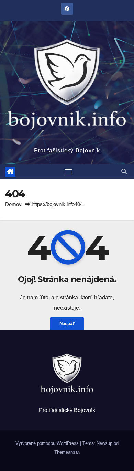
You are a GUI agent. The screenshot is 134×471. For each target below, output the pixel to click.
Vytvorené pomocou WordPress (47, 443)
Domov (13, 204)
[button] (124, 171)
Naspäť (67, 323)
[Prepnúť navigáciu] (68, 171)
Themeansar (66, 452)
